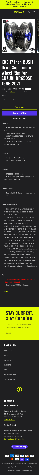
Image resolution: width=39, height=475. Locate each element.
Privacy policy (9, 467)
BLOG (6, 355)
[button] (4, 12)
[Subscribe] (32, 333)
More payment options (20, 118)
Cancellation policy (27, 470)
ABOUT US (8, 351)
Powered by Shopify (21, 463)
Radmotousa (10, 463)
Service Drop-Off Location (14, 439)
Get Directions (9, 420)
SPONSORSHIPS (10, 375)
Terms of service (20, 467)
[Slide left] (15, 57)
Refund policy (32, 463)
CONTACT (8, 360)
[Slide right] (24, 57)
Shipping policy (31, 467)
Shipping (12, 92)
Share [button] (6, 291)
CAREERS (7, 365)
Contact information (14, 470)
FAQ (5, 370)
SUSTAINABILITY (10, 379)
